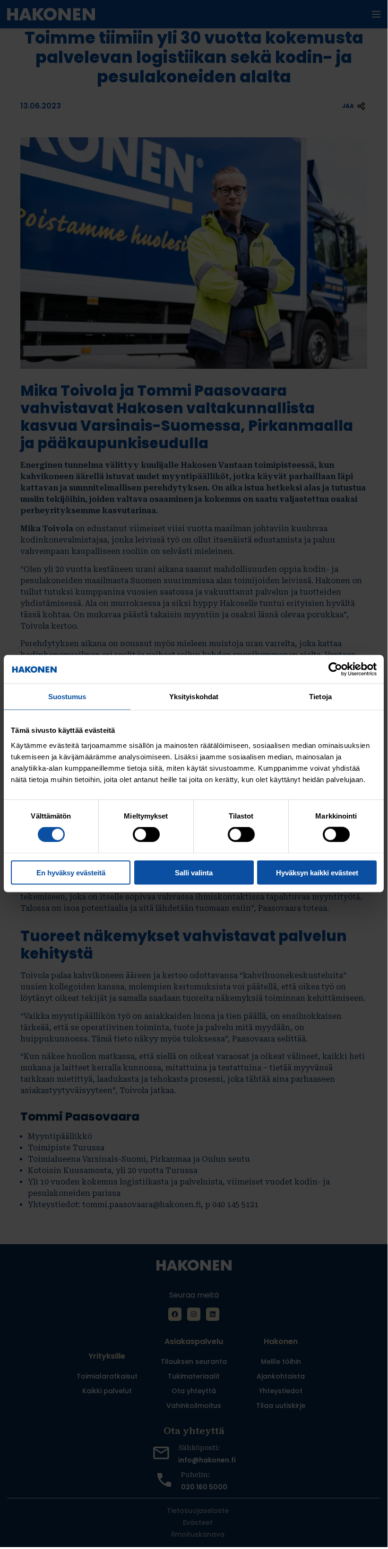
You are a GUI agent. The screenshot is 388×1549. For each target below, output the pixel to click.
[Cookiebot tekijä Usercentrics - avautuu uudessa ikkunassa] (335, 669)
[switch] (146, 834)
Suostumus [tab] (67, 697)
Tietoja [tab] (320, 697)
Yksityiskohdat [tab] (193, 697)
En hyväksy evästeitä (70, 872)
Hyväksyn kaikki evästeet (317, 872)
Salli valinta (194, 872)
